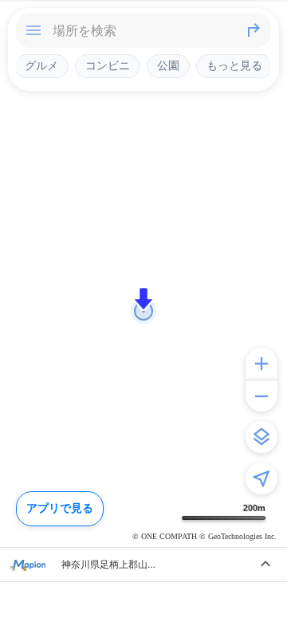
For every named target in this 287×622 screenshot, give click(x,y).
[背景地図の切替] (261, 437)
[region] (143, 311)
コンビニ (107, 65)
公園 (168, 65)
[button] (143, 299)
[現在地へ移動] (261, 478)
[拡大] (261, 364)
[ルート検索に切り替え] (253, 30)
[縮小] (261, 395)
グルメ (41, 65)
